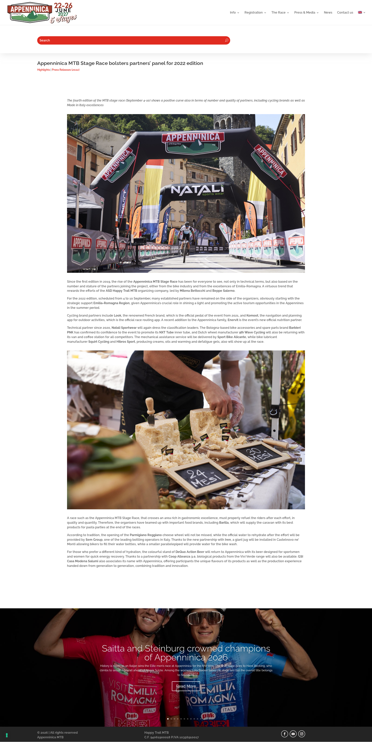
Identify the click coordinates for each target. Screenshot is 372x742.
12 (204, 719)
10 (197, 719)
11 (201, 719)
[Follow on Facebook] (284, 733)
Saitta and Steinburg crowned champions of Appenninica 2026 (186, 653)
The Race (278, 12)
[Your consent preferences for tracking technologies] (6, 735)
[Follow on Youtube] (293, 733)
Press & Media (304, 12)
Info (233, 12)
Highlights (43, 69)
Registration (254, 12)
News (328, 12)
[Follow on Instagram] (301, 733)
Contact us (345, 12)
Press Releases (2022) (65, 69)
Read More (186, 686)
